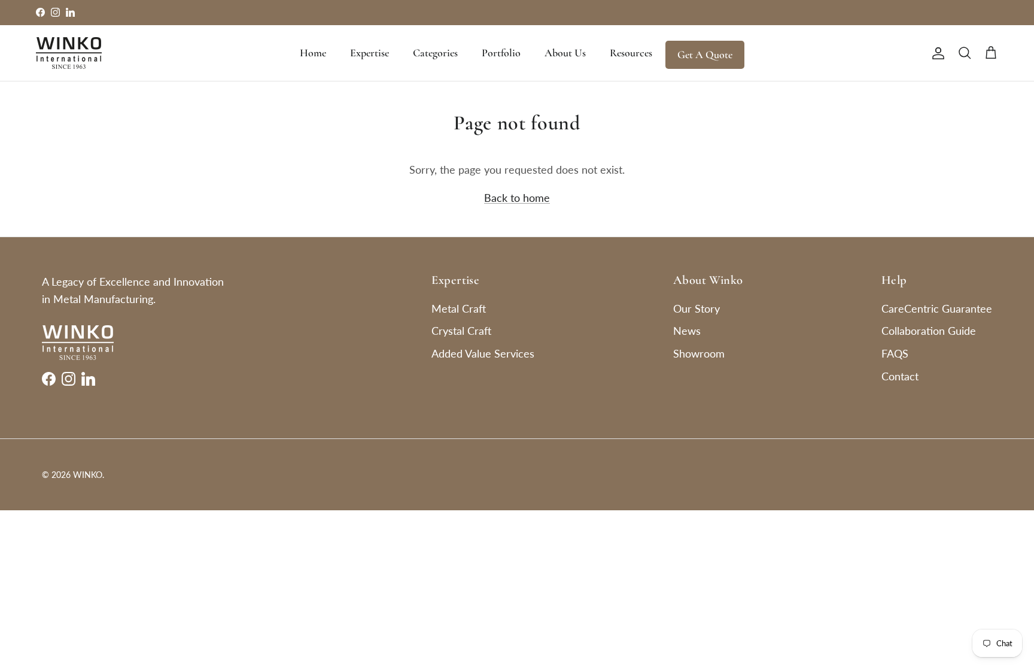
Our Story (696, 308)
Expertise (369, 52)
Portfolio (501, 52)
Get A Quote (704, 54)
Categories (435, 52)
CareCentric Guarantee (936, 308)
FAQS (894, 353)
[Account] (935, 53)
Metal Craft (458, 308)
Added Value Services (482, 353)
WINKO (87, 475)
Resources (631, 52)
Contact (900, 376)
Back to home (517, 197)
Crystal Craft (461, 330)
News (687, 330)
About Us (565, 52)
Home (313, 52)
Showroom (699, 353)
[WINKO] (69, 53)
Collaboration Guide (928, 330)
